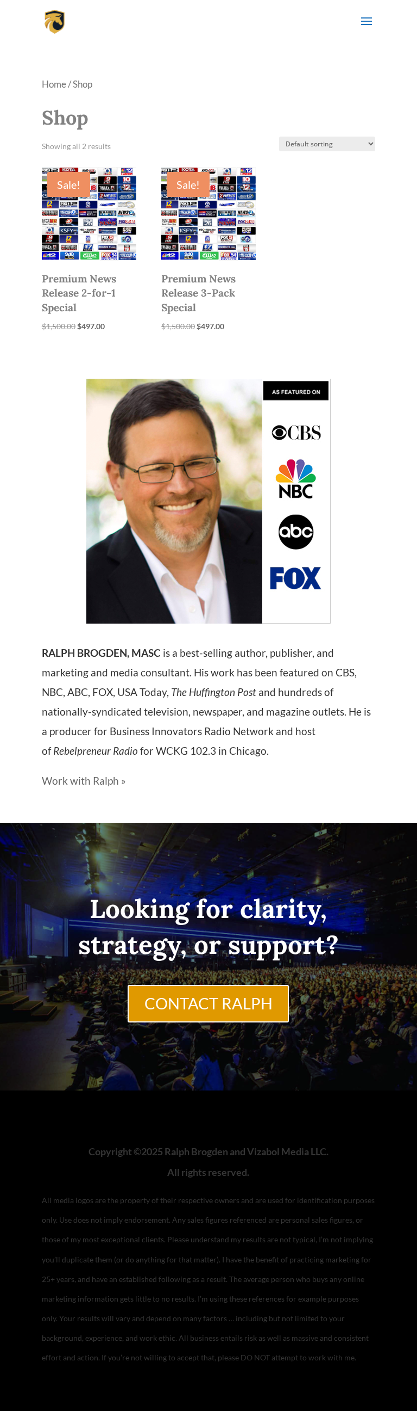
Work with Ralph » (84, 780)
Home (54, 84)
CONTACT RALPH (208, 1003)
